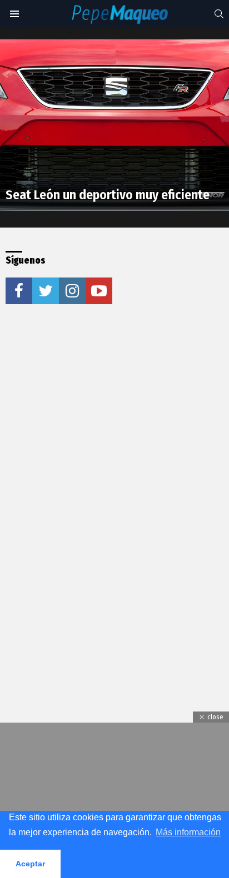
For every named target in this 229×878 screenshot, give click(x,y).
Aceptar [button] (30, 863)
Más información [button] (188, 832)
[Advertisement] (114, 441)
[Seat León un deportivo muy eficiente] (114, 125)
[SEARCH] (219, 14)
